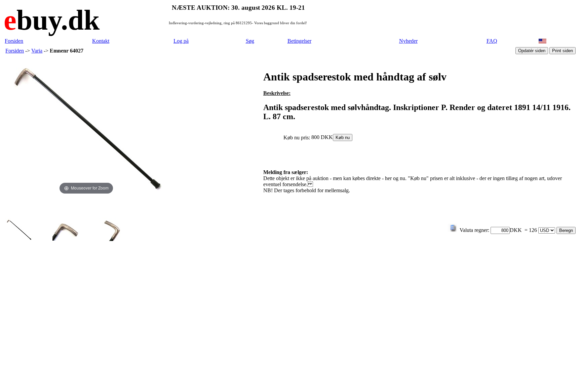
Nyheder (408, 41)
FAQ (492, 41)
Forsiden (14, 41)
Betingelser (299, 41)
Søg (250, 41)
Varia (36, 51)
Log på (181, 41)
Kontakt (100, 41)
